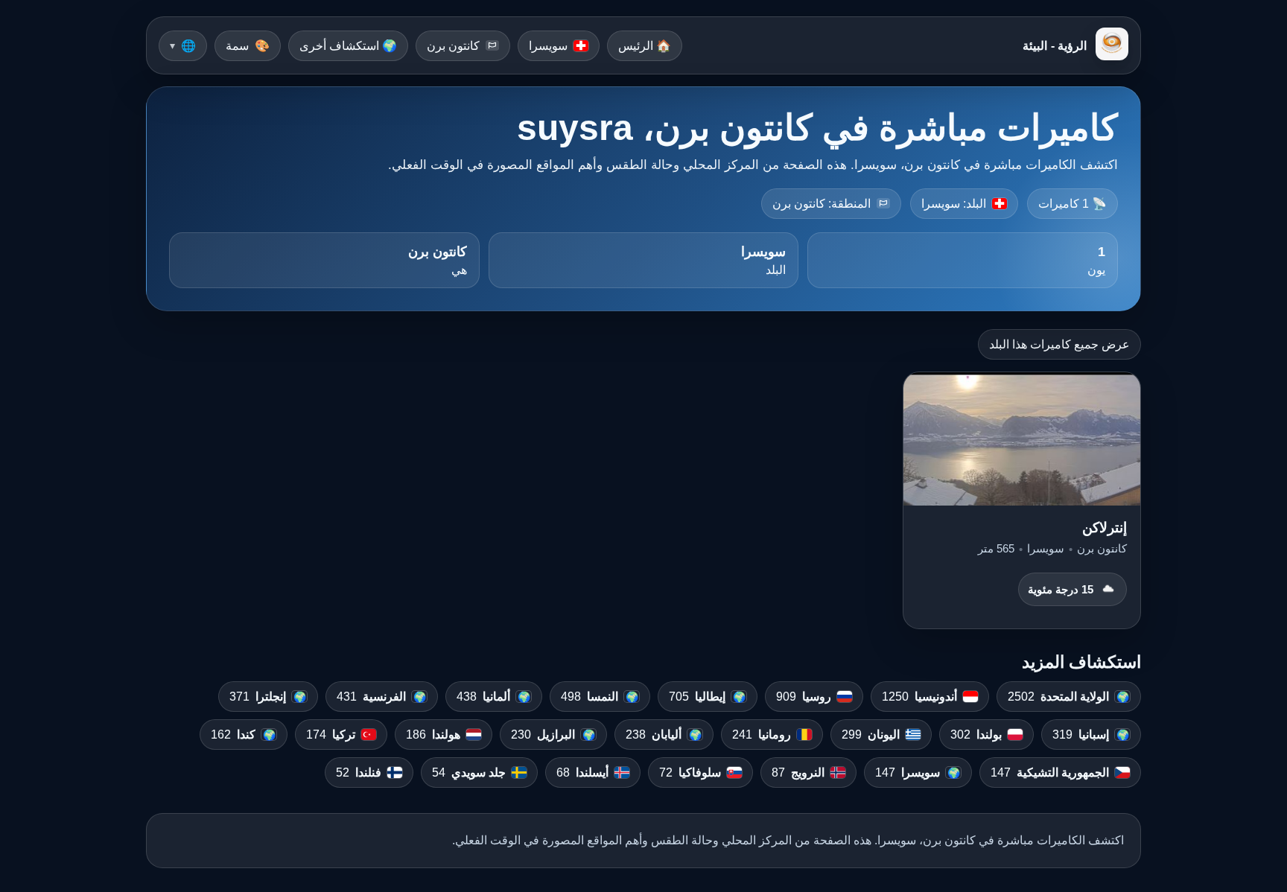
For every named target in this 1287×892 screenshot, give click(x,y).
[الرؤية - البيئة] (1112, 45)
